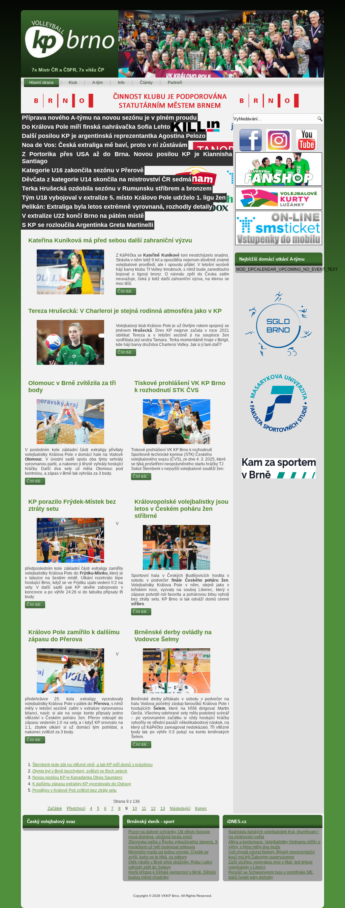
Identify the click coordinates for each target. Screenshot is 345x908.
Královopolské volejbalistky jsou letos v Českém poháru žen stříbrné (181, 508)
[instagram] (278, 150)
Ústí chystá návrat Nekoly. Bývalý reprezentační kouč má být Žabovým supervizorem (271, 854)
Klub (73, 82)
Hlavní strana (41, 82)
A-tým (97, 82)
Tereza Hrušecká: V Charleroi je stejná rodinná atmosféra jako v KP (125, 310)
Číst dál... (126, 291)
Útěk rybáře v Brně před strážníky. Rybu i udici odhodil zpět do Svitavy (170, 865)
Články (146, 82)
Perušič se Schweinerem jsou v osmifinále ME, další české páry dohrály (271, 875)
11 (144, 808)
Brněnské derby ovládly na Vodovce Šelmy (173, 636)
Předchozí (76, 808)
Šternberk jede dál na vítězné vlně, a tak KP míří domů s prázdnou (92, 764)
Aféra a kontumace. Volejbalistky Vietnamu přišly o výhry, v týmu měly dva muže (274, 844)
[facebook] (251, 150)
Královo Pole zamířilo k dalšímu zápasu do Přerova (74, 636)
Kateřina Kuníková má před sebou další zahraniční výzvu (110, 240)
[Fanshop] (278, 184)
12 (153, 808)
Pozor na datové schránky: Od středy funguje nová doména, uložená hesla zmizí (169, 834)
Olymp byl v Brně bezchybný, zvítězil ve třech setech (79, 771)
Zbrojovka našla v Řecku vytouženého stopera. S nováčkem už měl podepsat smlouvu (173, 844)
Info (121, 82)
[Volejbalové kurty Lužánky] (278, 208)
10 (134, 808)
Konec (201, 808)
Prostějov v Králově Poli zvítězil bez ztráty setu (74, 790)
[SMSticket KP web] (278, 243)
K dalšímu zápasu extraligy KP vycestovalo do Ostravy (81, 784)
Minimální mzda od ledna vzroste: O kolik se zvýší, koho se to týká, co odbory (168, 854)
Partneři (175, 82)
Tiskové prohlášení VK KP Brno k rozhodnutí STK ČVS (179, 386)
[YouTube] (306, 150)
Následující (180, 808)
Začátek (55, 808)
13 (162, 808)
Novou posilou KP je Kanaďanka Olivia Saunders (77, 777)
